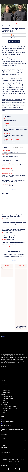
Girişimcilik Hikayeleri (7, 154)
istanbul (3, 102)
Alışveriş (6, 118)
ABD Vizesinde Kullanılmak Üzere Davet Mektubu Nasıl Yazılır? (14, 141)
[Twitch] (15, 469)
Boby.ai (13, 99)
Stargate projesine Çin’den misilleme (10, 152)
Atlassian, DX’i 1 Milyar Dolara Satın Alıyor (11, 185)
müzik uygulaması (5, 105)
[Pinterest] (15, 41)
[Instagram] (9, 469)
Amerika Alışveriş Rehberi (10, 120)
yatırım (3, 110)
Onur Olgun (12, 105)
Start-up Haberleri (6, 184)
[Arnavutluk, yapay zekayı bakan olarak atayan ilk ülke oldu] (14, 204)
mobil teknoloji (5, 104)
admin (15, 35)
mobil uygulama (12, 104)
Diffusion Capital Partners (20, 99)
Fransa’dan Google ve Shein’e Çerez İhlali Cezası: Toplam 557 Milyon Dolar (14, 223)
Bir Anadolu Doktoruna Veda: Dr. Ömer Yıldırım (13, 136)
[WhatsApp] (18, 41)
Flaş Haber (6, 123)
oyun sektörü (17, 105)
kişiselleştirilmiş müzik (10, 102)
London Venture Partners (20, 102)
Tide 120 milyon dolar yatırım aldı (10, 156)
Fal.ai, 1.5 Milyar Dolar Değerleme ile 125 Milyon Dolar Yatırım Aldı (13, 243)
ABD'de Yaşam (15, 147)
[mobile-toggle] (2, 2)
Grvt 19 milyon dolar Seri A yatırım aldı (11, 160)
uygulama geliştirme (12, 107)
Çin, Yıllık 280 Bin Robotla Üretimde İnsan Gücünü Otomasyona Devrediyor (13, 230)
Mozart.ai (17, 104)
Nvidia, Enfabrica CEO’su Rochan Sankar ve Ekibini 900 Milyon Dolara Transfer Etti (13, 181)
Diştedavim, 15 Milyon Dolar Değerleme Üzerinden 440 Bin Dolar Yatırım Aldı (13, 176)
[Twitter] (12, 41)
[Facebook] (9, 41)
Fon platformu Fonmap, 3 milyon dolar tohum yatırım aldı (13, 170)
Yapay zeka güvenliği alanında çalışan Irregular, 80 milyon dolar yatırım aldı (13, 165)
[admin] (11, 35)
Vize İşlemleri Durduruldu (10, 125)
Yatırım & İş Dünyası (14, 23)
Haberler (4, 23)
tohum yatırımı (4, 107)
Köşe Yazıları (7, 133)
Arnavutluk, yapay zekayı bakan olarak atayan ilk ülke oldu (13, 216)
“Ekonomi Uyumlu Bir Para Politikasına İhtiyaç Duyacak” (15, 130)
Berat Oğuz (9, 99)
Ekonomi (6, 127)
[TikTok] (12, 469)
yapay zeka (18, 107)
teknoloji (22, 105)
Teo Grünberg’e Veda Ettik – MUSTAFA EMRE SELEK (21, 327)
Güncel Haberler (6, 150)
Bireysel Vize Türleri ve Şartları (11, 139)
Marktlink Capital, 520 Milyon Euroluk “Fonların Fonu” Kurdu (13, 236)
